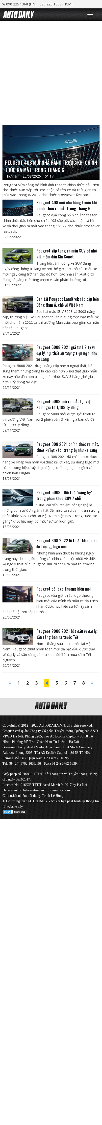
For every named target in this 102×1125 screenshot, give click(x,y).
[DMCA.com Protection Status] (14, 811)
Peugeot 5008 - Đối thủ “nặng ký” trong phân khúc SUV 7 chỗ (64, 495)
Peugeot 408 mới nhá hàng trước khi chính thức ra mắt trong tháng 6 (66, 205)
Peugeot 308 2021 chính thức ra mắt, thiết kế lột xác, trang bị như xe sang (67, 447)
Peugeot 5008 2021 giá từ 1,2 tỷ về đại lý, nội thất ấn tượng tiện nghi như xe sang (66, 353)
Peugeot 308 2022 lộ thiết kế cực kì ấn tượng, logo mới (66, 544)
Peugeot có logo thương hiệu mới (63, 589)
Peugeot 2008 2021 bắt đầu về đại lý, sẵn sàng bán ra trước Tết (66, 634)
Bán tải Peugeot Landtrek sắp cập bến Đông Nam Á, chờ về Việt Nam (67, 302)
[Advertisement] (51, 72)
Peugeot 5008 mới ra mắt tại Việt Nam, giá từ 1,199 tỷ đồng (64, 404)
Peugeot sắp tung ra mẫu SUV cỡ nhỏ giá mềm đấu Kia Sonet (66, 254)
